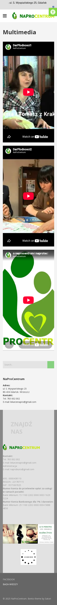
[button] (53, 12)
